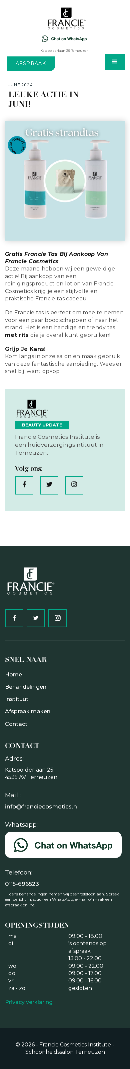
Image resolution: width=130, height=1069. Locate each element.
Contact (16, 724)
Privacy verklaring (29, 1002)
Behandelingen (25, 687)
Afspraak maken (27, 711)
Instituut (16, 699)
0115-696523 (22, 883)
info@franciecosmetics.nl (42, 806)
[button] (115, 62)
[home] (64, 18)
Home (13, 674)
